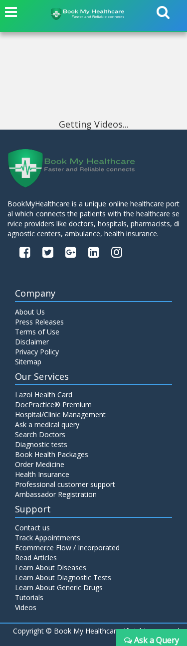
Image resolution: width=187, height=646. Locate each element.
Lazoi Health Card (43, 394)
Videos (25, 607)
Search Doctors (40, 434)
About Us (30, 312)
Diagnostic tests (41, 444)
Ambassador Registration (56, 494)
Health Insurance (42, 474)
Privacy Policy (37, 351)
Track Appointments (47, 537)
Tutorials (29, 597)
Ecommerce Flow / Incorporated (67, 547)
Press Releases (39, 321)
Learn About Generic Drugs (59, 587)
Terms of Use (37, 331)
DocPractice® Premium (53, 404)
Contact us (32, 527)
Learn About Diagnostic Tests (63, 577)
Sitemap (28, 361)
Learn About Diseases (50, 567)
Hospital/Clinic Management (60, 414)
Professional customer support (65, 484)
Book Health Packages (51, 454)
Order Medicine (39, 464)
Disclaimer (32, 341)
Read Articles (36, 557)
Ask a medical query (47, 424)
